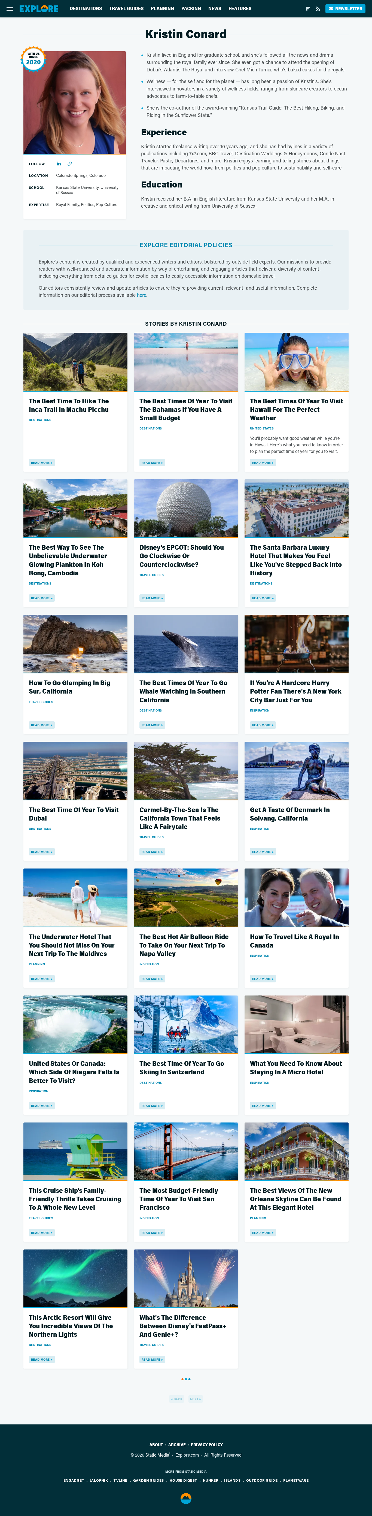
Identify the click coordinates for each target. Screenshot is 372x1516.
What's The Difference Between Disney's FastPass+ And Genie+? (182, 1326)
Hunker (210, 1480)
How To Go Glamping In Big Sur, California (69, 687)
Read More (40, 463)
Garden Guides (148, 1480)
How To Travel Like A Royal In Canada (294, 941)
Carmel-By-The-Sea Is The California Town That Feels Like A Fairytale (179, 818)
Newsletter (348, 8)
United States (262, 428)
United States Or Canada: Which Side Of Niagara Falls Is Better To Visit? (74, 1072)
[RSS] (318, 9)
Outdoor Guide (262, 1480)
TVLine (120, 1480)
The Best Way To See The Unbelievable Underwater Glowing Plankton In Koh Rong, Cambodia (68, 560)
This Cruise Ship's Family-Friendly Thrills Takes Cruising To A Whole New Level (75, 1199)
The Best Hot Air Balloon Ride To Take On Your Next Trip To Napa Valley (184, 945)
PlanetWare (296, 1480)
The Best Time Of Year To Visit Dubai (74, 814)
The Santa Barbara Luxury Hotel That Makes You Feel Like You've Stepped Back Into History (296, 560)
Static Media (157, 1455)
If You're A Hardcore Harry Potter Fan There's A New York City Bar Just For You (295, 691)
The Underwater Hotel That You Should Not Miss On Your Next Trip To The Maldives (72, 945)
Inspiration (259, 710)
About (156, 1444)
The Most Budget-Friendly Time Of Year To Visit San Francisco (178, 1199)
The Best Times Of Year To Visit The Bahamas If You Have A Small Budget (186, 409)
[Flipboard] (308, 9)
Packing (191, 8)
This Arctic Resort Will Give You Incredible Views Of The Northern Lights (71, 1326)
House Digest (183, 1480)
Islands (232, 1480)
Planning (162, 8)
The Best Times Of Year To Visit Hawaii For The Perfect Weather (296, 409)
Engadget (73, 1480)
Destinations (86, 8)
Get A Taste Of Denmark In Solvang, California (290, 814)
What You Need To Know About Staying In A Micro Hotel (296, 1068)
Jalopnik (99, 1480)
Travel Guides (126, 8)
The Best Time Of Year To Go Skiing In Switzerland (181, 1068)
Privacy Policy (207, 1444)
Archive (177, 1444)
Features (239, 8)
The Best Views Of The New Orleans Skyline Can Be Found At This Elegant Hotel (295, 1199)
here (141, 295)
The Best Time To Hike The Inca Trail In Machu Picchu (69, 405)
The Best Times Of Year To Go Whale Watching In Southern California (183, 691)
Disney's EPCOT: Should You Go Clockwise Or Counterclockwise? (181, 556)
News (214, 8)
